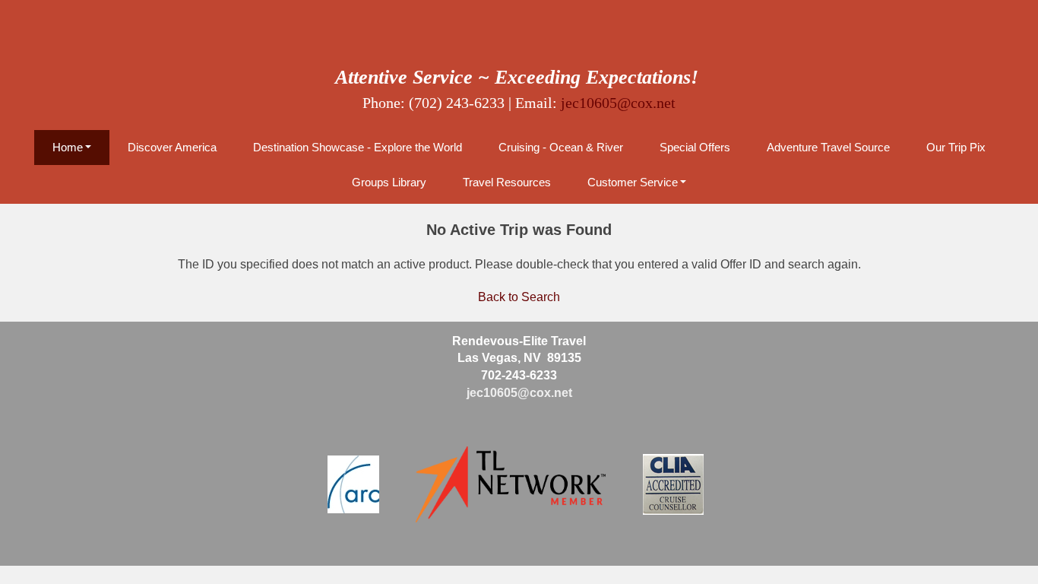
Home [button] (67, 147)
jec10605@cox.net (618, 102)
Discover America (172, 147)
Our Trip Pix (956, 147)
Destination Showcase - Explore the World (357, 147)
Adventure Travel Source (828, 147)
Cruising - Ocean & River (560, 147)
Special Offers (695, 147)
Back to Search (519, 296)
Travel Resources (507, 182)
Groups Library (389, 182)
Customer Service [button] (632, 182)
